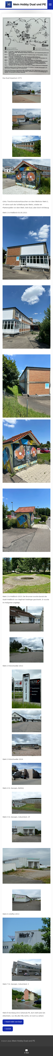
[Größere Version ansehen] (26, 176)
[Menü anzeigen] (50, 4)
